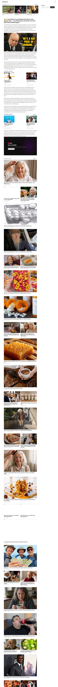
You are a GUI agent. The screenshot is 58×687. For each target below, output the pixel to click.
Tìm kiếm (43, 5)
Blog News (5, 2)
